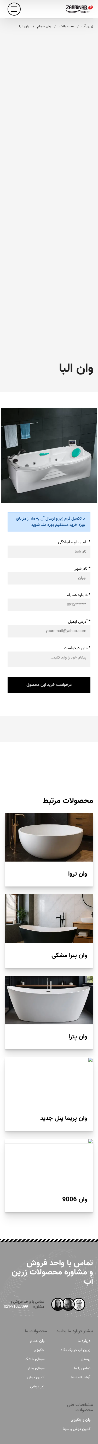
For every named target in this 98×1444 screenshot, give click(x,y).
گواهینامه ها (80, 1377)
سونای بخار (36, 1368)
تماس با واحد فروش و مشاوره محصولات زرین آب (52, 1272)
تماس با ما (82, 1368)
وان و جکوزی (80, 1420)
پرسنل (85, 1359)
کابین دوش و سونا (76, 1429)
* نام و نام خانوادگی (74, 542)
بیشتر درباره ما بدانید (74, 1331)
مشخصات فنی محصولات (80, 1408)
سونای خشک (34, 1359)
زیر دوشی (37, 1386)
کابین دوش (35, 1377)
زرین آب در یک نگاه (75, 1350)
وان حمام (37, 1341)
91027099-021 (16, 1307)
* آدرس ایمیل (79, 622)
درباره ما (84, 1341)
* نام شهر (82, 569)
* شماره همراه (78, 595)
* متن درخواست (77, 648)
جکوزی (39, 1350)
